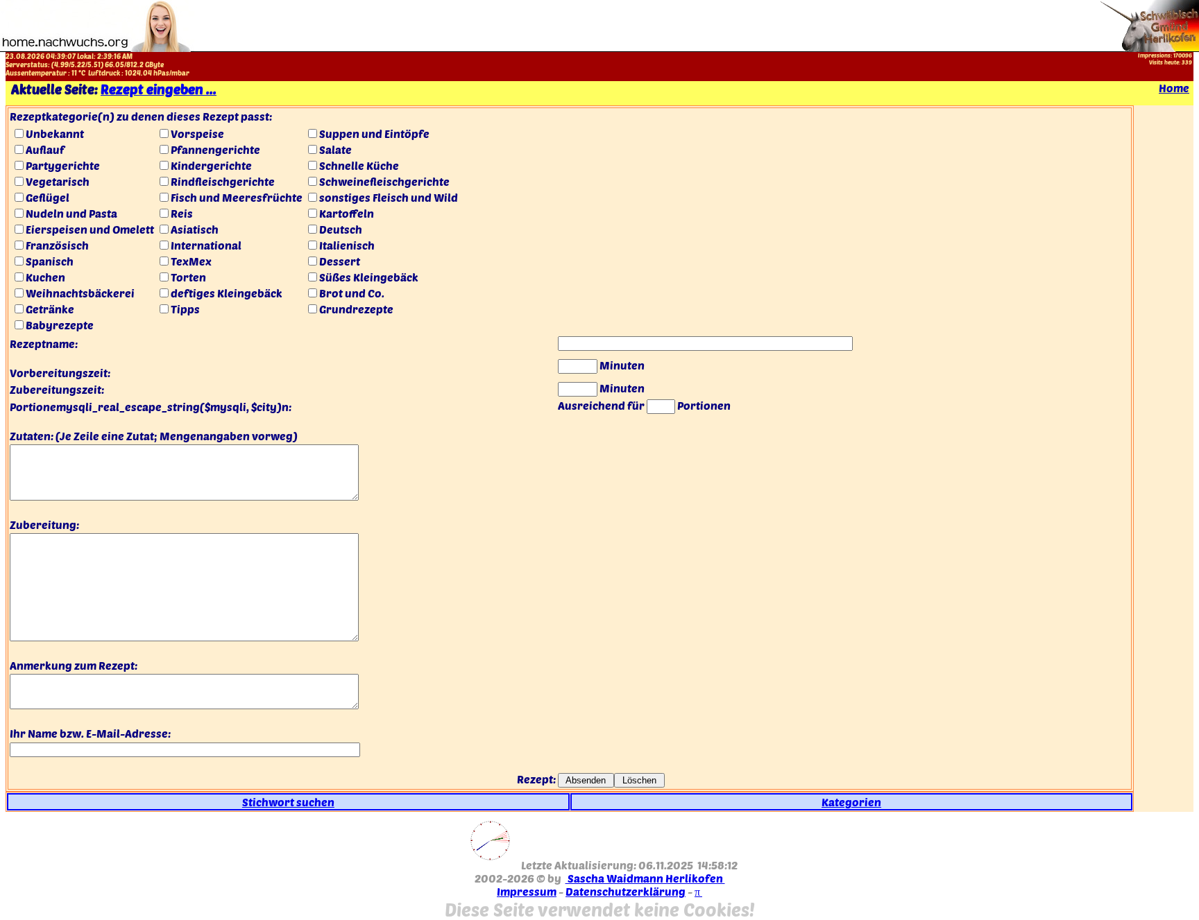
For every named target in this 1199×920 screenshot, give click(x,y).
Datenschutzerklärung (626, 891)
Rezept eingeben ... (158, 89)
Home (1174, 87)
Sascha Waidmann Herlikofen (645, 878)
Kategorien (851, 801)
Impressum (526, 891)
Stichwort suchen (288, 801)
